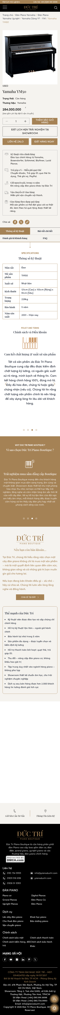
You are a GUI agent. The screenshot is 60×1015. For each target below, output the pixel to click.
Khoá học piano (38, 917)
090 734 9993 (14, 873)
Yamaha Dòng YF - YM (34, 18)
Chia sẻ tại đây (28, 597)
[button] (6, 384)
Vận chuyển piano (12, 925)
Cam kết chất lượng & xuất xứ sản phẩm (30, 354)
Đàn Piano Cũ (38, 899)
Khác (32, 946)
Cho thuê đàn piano (13, 921)
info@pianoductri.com (46, 873)
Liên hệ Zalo (16, 141)
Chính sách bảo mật (13, 937)
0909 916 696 (14, 878)
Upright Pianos (10, 903)
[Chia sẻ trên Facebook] (15, 222)
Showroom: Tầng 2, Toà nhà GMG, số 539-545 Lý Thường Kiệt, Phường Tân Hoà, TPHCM (30, 993)
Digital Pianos (38, 895)
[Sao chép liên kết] (27, 222)
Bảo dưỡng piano (39, 921)
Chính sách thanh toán (42, 937)
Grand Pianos (10, 899)
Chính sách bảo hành (41, 941)
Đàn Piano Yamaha (25, 15)
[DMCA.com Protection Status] (30, 859)
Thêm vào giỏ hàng (45, 121)
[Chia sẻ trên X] (21, 222)
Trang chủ (8, 15)
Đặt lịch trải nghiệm (11, 2)
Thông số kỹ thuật (15, 231)
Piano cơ (7, 895)
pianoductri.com (43, 878)
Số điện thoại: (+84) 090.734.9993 (30, 1000)
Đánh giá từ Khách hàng (15, 238)
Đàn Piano (36, 903)
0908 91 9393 (14, 883)
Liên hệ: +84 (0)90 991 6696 (45, 2)
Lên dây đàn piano (12, 917)
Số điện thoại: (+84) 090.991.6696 (30, 997)
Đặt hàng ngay (44, 141)
